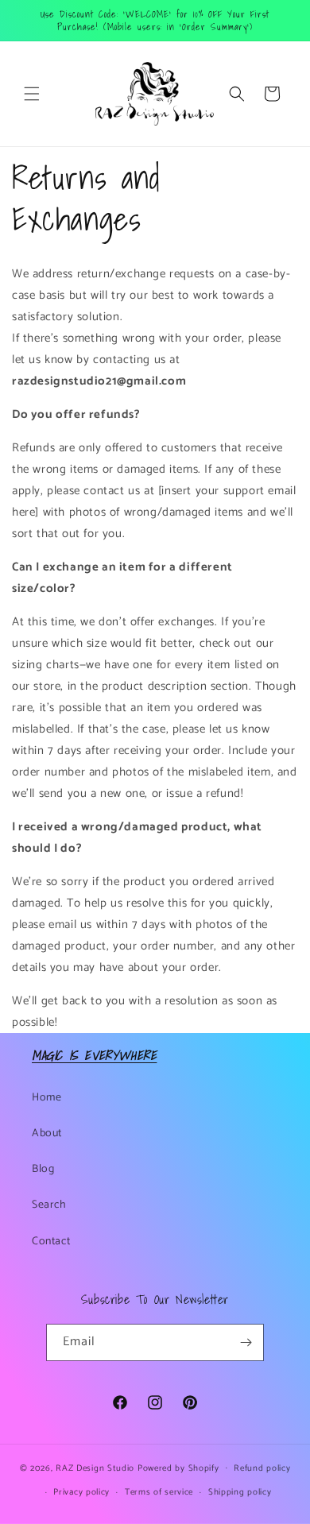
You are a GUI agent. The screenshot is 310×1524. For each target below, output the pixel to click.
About (47, 1133)
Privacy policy (81, 1492)
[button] (31, 93)
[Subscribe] (245, 1342)
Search (49, 1205)
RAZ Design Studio (97, 1467)
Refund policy (262, 1468)
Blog (43, 1169)
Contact (51, 1241)
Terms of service (159, 1492)
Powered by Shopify (178, 1467)
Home (46, 1098)
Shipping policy (240, 1492)
